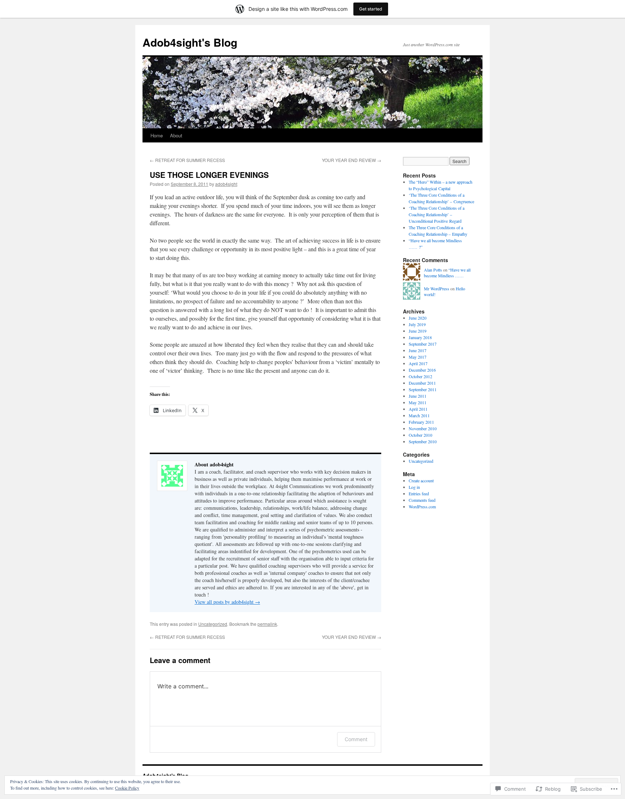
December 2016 (422, 370)
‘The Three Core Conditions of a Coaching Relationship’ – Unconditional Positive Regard (436, 214)
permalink (267, 624)
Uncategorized (212, 624)
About (176, 135)
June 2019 (417, 331)
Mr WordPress (436, 288)
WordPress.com (422, 506)
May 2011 (417, 402)
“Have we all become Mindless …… (447, 273)
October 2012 (420, 376)
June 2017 (417, 350)
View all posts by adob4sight (227, 601)
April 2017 (418, 363)
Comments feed (422, 500)
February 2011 (421, 422)
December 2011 (422, 383)
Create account (421, 480)
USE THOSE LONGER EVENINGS (209, 174)
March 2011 (419, 415)
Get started (370, 9)
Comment (356, 739)
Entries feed (419, 493)
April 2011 (418, 409)
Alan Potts (433, 270)
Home (156, 135)
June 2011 (417, 396)
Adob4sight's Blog (190, 42)
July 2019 (417, 324)
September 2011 (423, 389)
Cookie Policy (127, 788)
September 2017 (423, 344)
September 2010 (423, 441)
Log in (414, 487)
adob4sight (226, 184)
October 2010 (420, 435)
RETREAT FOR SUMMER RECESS (187, 160)
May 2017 (417, 357)
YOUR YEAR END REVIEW (351, 160)
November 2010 (423, 428)
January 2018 (420, 337)
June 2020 (417, 318)
